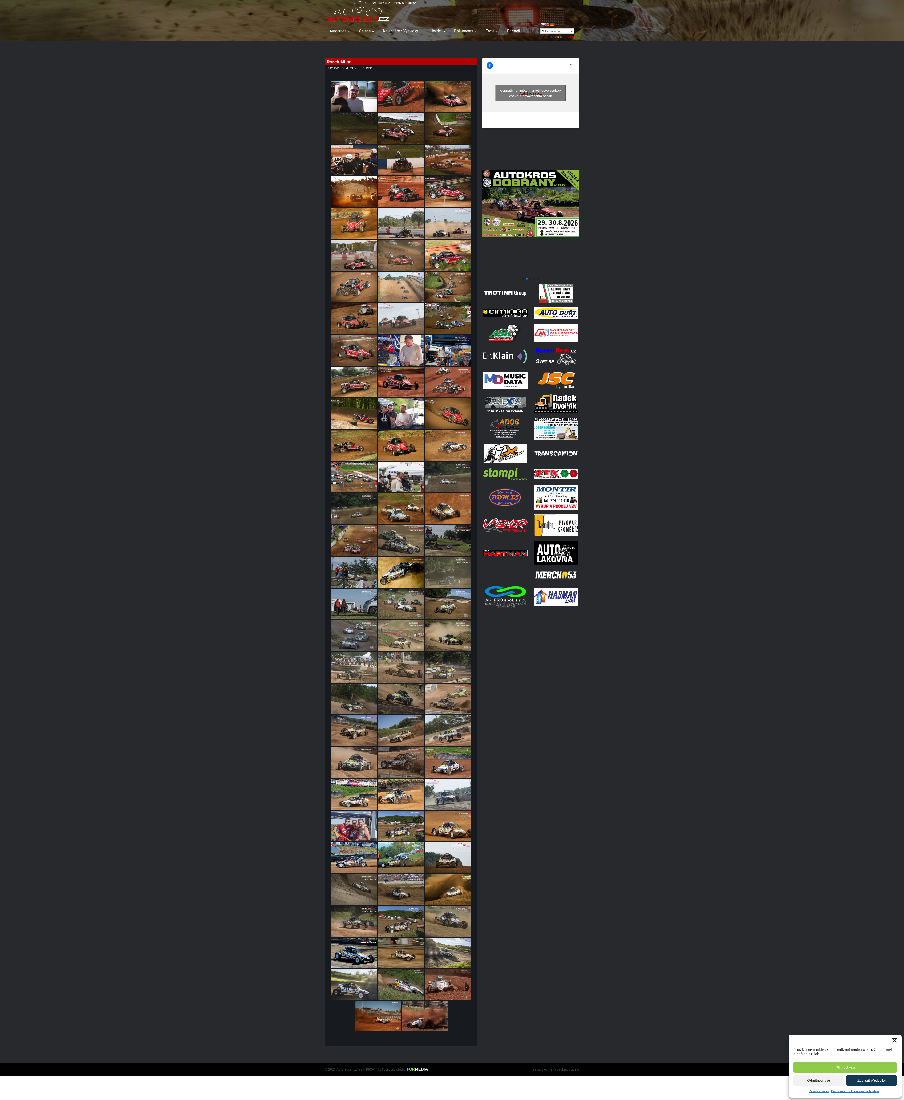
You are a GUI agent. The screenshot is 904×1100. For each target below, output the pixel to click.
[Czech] (542, 25)
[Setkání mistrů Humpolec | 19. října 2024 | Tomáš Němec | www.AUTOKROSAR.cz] (354, 223)
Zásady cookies (819, 1091)
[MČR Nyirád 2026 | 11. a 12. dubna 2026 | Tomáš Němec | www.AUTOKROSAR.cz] (401, 96)
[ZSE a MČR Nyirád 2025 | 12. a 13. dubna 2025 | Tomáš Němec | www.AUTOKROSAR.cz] (401, 191)
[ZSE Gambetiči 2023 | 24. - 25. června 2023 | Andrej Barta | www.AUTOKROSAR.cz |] (354, 667)
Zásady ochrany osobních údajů (556, 1069)
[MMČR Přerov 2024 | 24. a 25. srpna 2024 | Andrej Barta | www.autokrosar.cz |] (401, 255)
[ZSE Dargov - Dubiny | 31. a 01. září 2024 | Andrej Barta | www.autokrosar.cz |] (401, 223)
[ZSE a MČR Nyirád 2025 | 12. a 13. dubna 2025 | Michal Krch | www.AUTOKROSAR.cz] (354, 160)
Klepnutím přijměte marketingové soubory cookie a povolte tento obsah (531, 93)
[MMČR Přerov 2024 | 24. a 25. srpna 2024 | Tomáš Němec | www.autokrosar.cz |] (354, 318)
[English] (547, 25)
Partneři (513, 31)
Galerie (365, 31)
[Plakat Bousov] (530, 273)
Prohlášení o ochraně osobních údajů (855, 1091)
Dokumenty (463, 31)
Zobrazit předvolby (871, 1080)
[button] (894, 1040)
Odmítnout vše (818, 1080)
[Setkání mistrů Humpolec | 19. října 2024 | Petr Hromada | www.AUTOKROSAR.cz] (448, 191)
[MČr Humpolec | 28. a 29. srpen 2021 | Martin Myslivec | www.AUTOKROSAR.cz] (401, 953)
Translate (568, 37)
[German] (552, 25)
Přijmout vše (845, 1067)
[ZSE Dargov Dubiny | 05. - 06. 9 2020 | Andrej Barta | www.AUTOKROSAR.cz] (448, 953)
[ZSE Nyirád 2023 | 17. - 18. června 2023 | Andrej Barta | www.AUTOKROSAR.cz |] (448, 699)
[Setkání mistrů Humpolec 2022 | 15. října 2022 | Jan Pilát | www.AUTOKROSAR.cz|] (448, 826)
